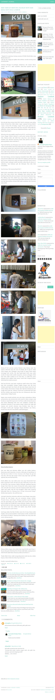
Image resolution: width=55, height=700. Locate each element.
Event (45, 87)
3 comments (24, 12)
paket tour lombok (42, 16)
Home (52, 1)
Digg (4, 564)
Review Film (47, 122)
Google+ (23, 563)
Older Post (32, 615)
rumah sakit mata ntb (43, 19)
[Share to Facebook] (6, 567)
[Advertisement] (46, 72)
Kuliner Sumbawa (47, 119)
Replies (8, 631)
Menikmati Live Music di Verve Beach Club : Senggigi (19, 581)
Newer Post (4, 615)
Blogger (49, 128)
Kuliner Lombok (46, 116)
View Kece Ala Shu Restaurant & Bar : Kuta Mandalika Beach (21, 573)
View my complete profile (44, 162)
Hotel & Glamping (45, 106)
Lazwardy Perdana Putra (14, 634)
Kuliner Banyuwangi (46, 114)
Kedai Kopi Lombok (13, 12)
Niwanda (40, 226)
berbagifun (8, 623)
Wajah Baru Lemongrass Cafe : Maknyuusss (17, 588)
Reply (6, 627)
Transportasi (44, 124)
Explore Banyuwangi (43, 91)
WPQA (52, 687)
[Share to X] (5, 567)
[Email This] (2, 567)
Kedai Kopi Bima (48, 109)
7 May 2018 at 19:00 (16, 646)
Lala (39, 234)
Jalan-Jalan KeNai (42, 243)
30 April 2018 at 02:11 (16, 623)
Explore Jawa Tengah (47, 94)
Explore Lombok (46, 96)
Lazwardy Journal (7, 1)
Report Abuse (43, 132)
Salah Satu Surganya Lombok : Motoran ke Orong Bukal (48, 44)
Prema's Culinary (49, 692)
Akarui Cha (40, 208)
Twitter (17, 563)
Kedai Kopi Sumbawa (42, 113)
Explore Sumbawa (42, 100)
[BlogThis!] (3, 567)
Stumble (29, 563)
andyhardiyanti (41, 217)
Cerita (39, 87)
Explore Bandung (48, 89)
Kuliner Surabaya (42, 120)
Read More (19, 578)
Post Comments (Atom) (13, 678)
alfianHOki (8, 646)
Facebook (10, 563)
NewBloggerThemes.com (47, 689)
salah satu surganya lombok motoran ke (45, 210)
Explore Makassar (47, 99)
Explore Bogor (45, 92)
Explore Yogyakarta (49, 104)
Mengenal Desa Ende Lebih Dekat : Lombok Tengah (48, 28)
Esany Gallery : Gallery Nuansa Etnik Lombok (17, 596)
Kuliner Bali (51, 113)
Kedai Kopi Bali (42, 107)
